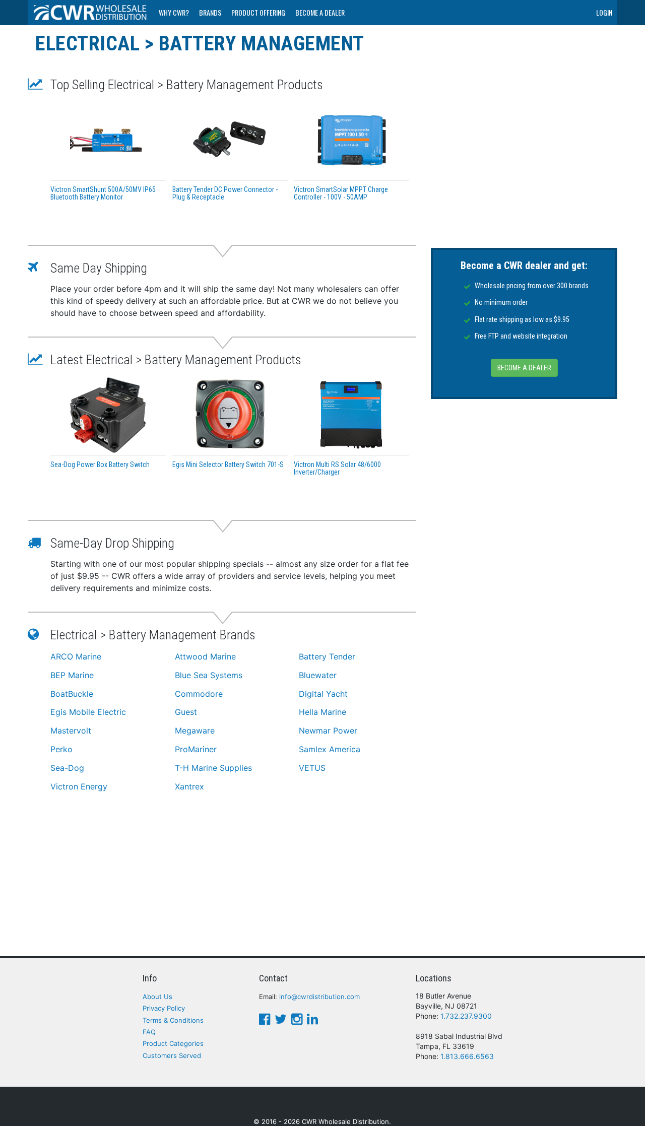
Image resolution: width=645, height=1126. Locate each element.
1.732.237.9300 (466, 1016)
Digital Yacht (323, 694)
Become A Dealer (320, 12)
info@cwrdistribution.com (319, 996)
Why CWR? (174, 12)
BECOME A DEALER (524, 368)
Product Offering (258, 12)
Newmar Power (328, 730)
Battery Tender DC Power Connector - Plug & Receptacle (225, 193)
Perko (61, 749)
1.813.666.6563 (467, 1056)
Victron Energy (78, 786)
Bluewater (318, 675)
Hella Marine (322, 712)
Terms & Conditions (173, 1020)
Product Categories (173, 1043)
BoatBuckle (71, 694)
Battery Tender (327, 656)
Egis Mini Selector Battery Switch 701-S (228, 464)
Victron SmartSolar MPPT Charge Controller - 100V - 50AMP (341, 193)
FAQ (149, 1032)
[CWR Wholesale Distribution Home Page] (91, 12)
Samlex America (329, 749)
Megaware (195, 730)
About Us (157, 996)
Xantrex (189, 786)
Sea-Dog (67, 768)
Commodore (199, 694)
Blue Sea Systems (208, 675)
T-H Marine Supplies (213, 768)
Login (604, 12)
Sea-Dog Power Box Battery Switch (100, 464)
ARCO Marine (75, 656)
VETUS (312, 768)
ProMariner (196, 749)
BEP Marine (72, 675)
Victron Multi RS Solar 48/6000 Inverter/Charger (337, 468)
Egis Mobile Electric (88, 712)
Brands (210, 12)
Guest (186, 712)
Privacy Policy (164, 1008)
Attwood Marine (205, 656)
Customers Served (172, 1055)
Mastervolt (70, 730)
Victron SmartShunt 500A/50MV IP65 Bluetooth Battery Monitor (103, 193)
